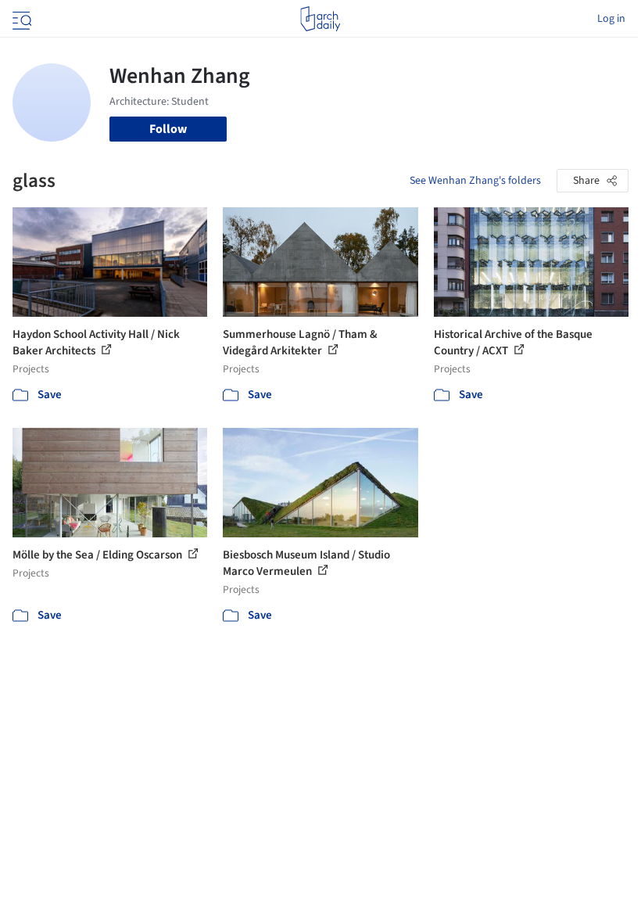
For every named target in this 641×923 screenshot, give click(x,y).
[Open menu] (20, 19)
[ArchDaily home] (320, 18)
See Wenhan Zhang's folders (475, 180)
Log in (611, 18)
